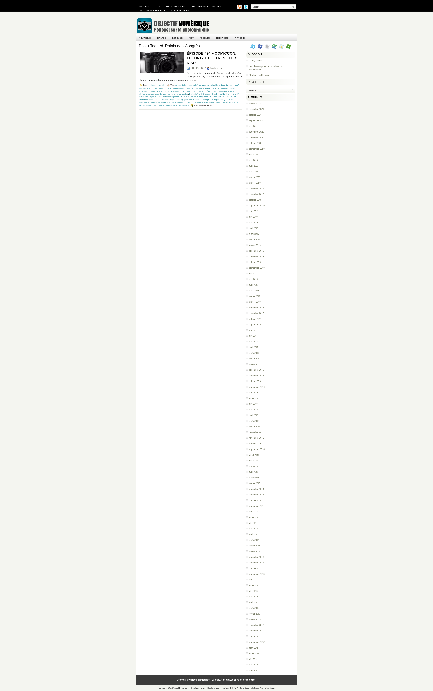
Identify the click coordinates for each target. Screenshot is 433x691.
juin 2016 (253, 403)
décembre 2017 (256, 307)
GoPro (237, 94)
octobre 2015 (255, 443)
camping (161, 88)
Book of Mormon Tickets (226, 687)
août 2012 (253, 647)
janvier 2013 (255, 619)
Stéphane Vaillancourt (259, 75)
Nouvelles (145, 37)
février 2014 (254, 545)
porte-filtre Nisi (202, 102)
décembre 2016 (256, 369)
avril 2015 (253, 471)
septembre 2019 (257, 205)
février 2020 (254, 177)
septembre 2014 (257, 505)
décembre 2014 (256, 488)
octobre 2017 (255, 318)
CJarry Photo (255, 60)
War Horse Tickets (267, 687)
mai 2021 (253, 126)
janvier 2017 (255, 364)
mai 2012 (253, 664)
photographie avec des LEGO (189, 99)
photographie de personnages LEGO (218, 99)
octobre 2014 (255, 500)
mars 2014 (254, 539)
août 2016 (253, 392)
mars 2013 (254, 607)
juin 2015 (253, 460)
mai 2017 (253, 341)
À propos (240, 37)
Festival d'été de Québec (199, 94)
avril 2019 (253, 228)
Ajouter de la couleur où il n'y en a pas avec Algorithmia (197, 85)
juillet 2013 (254, 585)
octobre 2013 (255, 568)
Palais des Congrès (168, 99)
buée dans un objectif (230, 85)
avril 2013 (253, 602)
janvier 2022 (255, 103)
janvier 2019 (255, 245)
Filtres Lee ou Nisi (218, 94)
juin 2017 (253, 335)
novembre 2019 (256, 194)
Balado (161, 37)
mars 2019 (254, 233)
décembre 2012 (256, 625)
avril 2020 (253, 165)
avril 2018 (253, 284)
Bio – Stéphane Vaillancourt (206, 7)
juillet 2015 (254, 454)
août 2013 (253, 579)
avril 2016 (253, 415)
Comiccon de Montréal (180, 91)
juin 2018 (253, 273)
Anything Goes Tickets (246, 687)
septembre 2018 (257, 267)
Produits (205, 37)
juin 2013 (253, 591)
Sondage (177, 37)
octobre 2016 (255, 381)
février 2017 (254, 358)
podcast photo (190, 102)
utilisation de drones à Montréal (159, 105)
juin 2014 (253, 522)
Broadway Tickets (198, 687)
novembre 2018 (256, 256)
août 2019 (253, 211)
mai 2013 (253, 596)
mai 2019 (253, 222)
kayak (141, 97)
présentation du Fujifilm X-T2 (221, 102)
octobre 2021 (255, 114)
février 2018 (254, 296)
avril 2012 (253, 670)
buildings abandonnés (148, 88)
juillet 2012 (254, 653)
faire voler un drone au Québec (175, 94)
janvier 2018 (255, 301)
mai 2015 (253, 466)
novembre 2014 (256, 494)
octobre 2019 (255, 199)
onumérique (154, 99)
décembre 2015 (256, 432)
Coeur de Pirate (163, 91)
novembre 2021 (256, 109)
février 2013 (254, 613)
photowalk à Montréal (148, 102)
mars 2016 (254, 420)
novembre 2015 (256, 437)
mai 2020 (253, 160)
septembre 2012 (257, 641)
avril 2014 (253, 534)
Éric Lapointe (156, 94)
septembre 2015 (257, 449)
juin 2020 (253, 154)
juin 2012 (253, 659)
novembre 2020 (256, 137)
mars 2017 (254, 352)
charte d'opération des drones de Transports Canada (188, 88)
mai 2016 (253, 409)
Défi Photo (222, 37)
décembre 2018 (256, 250)
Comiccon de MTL (198, 91)
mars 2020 (254, 171)
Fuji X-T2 (230, 94)
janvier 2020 (255, 182)
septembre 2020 (257, 148)
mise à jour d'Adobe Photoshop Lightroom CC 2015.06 (167, 97)
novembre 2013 (256, 562)
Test (191, 37)
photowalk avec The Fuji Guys (170, 102)
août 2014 (253, 511)
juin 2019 (253, 216)
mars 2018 (254, 290)
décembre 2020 (256, 131)
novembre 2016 (256, 375)
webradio (185, 105)
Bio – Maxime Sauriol (176, 7)
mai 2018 (253, 279)
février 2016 (254, 426)
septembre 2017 (257, 324)
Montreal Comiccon (221, 97)
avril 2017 (253, 347)
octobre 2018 (255, 262)
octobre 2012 (255, 636)
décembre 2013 (256, 556)
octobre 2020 (255, 143)
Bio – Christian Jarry (150, 7)
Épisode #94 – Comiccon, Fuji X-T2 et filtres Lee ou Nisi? (213, 58)
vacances (177, 105)
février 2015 (254, 483)
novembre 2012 (256, 630)
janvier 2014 (255, 551)
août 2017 (253, 330)
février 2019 (254, 239)
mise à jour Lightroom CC (201, 97)
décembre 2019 (256, 188)
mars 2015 (254, 477)
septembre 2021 (257, 120)
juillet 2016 (254, 398)
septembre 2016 (257, 386)
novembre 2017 (256, 313)
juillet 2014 (254, 517)
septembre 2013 (257, 573)
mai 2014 (253, 528)
